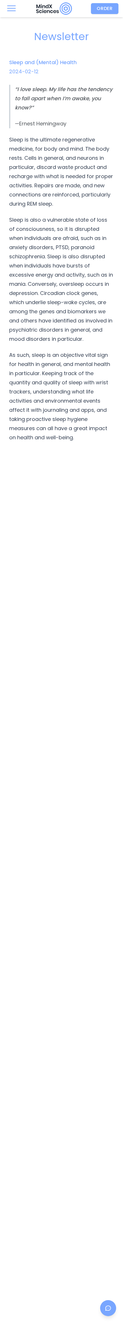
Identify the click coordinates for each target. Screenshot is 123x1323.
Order (105, 8)
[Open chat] (108, 1308)
